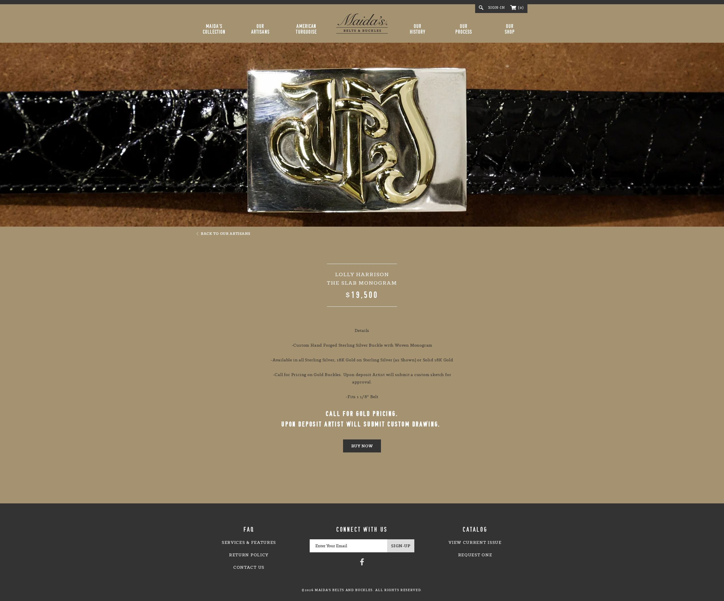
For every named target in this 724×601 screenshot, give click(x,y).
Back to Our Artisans (225, 233)
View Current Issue (475, 542)
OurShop (510, 29)
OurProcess (463, 29)
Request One (475, 555)
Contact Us (248, 567)
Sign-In (496, 7)
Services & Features (249, 542)
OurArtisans (260, 29)
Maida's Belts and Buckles (362, 23)
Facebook (362, 561)
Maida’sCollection (214, 29)
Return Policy (249, 555)
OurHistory (418, 29)
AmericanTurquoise (306, 29)
